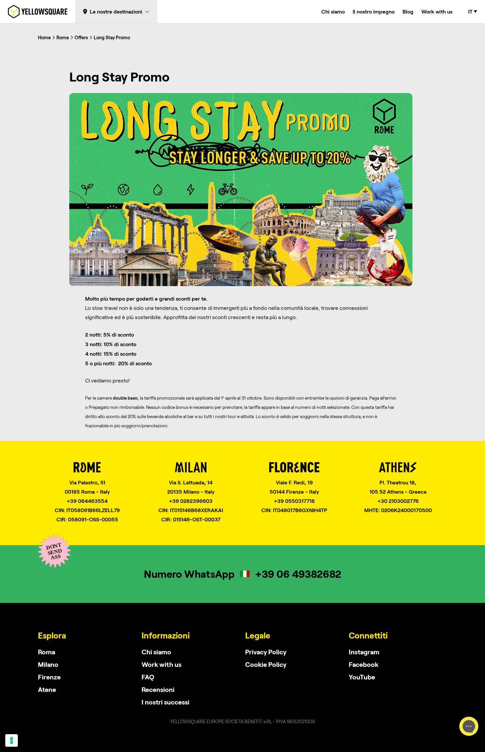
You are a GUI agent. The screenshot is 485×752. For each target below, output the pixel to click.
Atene (47, 689)
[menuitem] (472, 11)
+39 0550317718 (294, 501)
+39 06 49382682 (298, 574)
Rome (62, 37)
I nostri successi (165, 702)
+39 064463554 (87, 501)
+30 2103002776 (398, 501)
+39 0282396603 (190, 501)
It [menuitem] (470, 11)
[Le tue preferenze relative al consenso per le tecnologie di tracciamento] (11, 740)
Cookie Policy (265, 664)
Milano (48, 664)
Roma (46, 652)
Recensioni (158, 689)
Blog (408, 11)
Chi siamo (333, 11)
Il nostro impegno (374, 11)
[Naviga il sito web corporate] (37, 11)
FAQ (148, 677)
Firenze (49, 677)
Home (44, 37)
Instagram (364, 652)
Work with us (436, 11)
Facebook (363, 664)
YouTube (362, 677)
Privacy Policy (265, 652)
